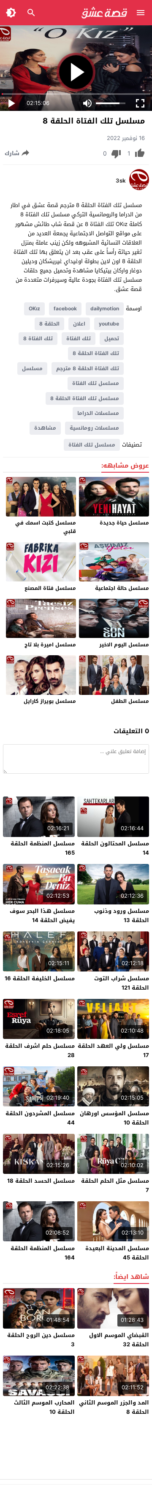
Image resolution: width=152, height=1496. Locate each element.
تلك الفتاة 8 (38, 338)
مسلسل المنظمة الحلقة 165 (43, 848)
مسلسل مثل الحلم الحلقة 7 (115, 1185)
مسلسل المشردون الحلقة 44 (40, 1118)
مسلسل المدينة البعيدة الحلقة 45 (117, 1253)
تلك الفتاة (78, 338)
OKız (34, 308)
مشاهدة (45, 428)
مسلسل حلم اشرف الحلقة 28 (40, 1050)
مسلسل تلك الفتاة (95, 383)
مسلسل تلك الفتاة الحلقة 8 (84, 398)
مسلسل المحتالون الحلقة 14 (115, 848)
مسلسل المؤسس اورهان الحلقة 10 (114, 1118)
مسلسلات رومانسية (94, 428)
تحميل (111, 338)
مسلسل (32, 368)
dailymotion (104, 308)
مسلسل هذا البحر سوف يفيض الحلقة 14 (42, 916)
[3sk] (139, 188)
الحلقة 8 (49, 323)
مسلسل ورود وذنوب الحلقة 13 (121, 916)
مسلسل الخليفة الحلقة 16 (40, 978)
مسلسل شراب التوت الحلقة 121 (121, 983)
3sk (121, 181)
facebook (65, 308)
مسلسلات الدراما (98, 413)
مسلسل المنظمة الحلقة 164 (43, 1253)
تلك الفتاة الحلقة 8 (96, 353)
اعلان (79, 323)
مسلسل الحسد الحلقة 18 (41, 1181)
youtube (109, 323)
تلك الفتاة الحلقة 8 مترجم (87, 368)
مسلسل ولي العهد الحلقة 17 (113, 1050)
